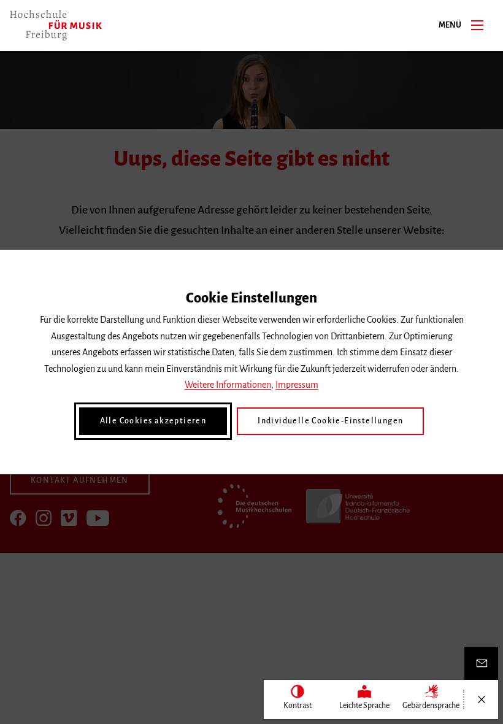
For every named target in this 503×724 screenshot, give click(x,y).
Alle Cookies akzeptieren (153, 421)
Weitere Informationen (228, 385)
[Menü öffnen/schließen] (481, 699)
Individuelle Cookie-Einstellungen (330, 421)
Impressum (296, 385)
